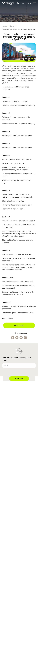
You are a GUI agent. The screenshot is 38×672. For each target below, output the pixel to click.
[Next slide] (32, 58)
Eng (29, 3)
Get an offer (19, 325)
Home (4, 26)
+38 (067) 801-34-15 (18, 3)
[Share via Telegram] (16, 337)
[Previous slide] (26, 58)
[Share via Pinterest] (25, 337)
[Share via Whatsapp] (21, 337)
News (12, 26)
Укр (22, 3)
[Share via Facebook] (12, 337)
